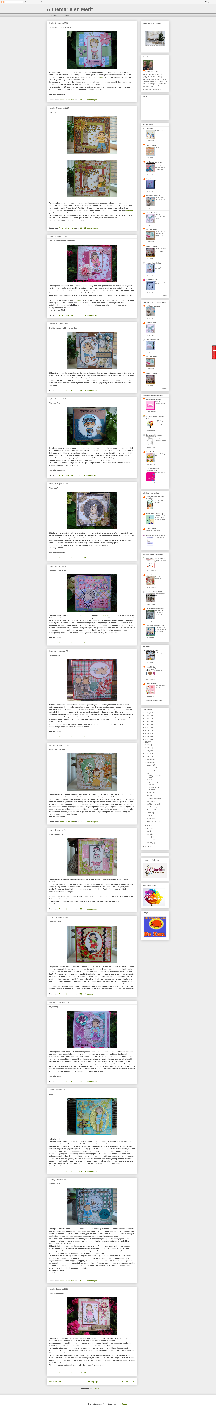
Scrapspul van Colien (153, 263)
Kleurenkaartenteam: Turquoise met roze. (160, 266)
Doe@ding (100, 77)
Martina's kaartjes (152, 246)
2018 (147, 736)
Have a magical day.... (58, 1293)
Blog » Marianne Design (154, 701)
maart (149, 837)
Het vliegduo (54, 655)
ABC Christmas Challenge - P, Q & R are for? (160, 612)
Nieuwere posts (56, 1381)
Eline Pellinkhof (151, 684)
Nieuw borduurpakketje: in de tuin (160, 654)
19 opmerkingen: (91, 558)
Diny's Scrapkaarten (153, 179)
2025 (147, 716)
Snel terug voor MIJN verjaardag (63, 328)
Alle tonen (164, 295)
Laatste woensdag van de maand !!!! (160, 216)
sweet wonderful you (58, 570)
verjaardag (53, 1007)
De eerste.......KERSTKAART (61, 27)
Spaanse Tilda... (55, 922)
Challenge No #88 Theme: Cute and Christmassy (160, 629)
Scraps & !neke (151, 212)
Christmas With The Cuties (155, 625)
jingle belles (150, 575)
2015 (147, 742)
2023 (147, 721)
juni (148, 828)
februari (150, 840)
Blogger (125, 1404)
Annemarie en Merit (70, 9)
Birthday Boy (54, 403)
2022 (147, 724)
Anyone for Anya (107, 615)
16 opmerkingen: (91, 315)
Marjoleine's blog (152, 650)
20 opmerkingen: (91, 390)
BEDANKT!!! (54, 1184)
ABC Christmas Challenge (155, 609)
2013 (147, 748)
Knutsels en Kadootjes (154, 435)
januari (149, 843)
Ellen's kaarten (151, 145)
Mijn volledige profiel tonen (152, 89)
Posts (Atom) (98, 1388)
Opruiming (65, 15)
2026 (147, 713)
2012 (147, 751)
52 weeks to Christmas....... (155, 592)
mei (148, 831)
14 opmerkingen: (91, 643)
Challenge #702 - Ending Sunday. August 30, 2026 (160, 517)
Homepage (93, 1381)
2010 (147, 757)
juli (148, 825)
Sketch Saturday (152, 529)
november (150, 762)
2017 (147, 739)
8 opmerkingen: (90, 475)
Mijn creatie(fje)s (152, 229)
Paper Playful (150, 667)
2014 (147, 745)
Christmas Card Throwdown (156, 558)
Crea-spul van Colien (153, 340)
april (148, 834)
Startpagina (53, 15)
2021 (147, 727)
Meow (157, 147)
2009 (147, 846)
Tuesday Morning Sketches (155, 535)
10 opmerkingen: (91, 1171)
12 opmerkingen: (91, 228)
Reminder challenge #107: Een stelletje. (160, 422)
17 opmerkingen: (91, 737)
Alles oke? (53, 488)
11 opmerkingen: (91, 994)
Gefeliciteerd (159, 181)
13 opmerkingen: (91, 1081)
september (151, 768)
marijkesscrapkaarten (154, 196)
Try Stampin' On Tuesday (154, 514)
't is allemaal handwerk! (154, 162)
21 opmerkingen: (91, 100)
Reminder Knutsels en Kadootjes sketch (160, 438)
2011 (147, 754)
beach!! (52, 1094)
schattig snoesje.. (56, 834)
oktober (149, 765)
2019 (147, 733)
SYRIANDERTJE (151, 280)
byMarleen (149, 128)
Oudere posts (128, 1381)
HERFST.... (53, 112)
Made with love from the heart (62, 241)
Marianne (129, 210)
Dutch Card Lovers (152, 452)
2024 (147, 719)
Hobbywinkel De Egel (153, 399)
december (150, 759)
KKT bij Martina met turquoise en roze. (160, 199)
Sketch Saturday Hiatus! (153, 530)
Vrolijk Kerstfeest (160, 130)
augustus (150, 771)
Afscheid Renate (160, 472)
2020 (147, 730)
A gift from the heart (57, 749)
